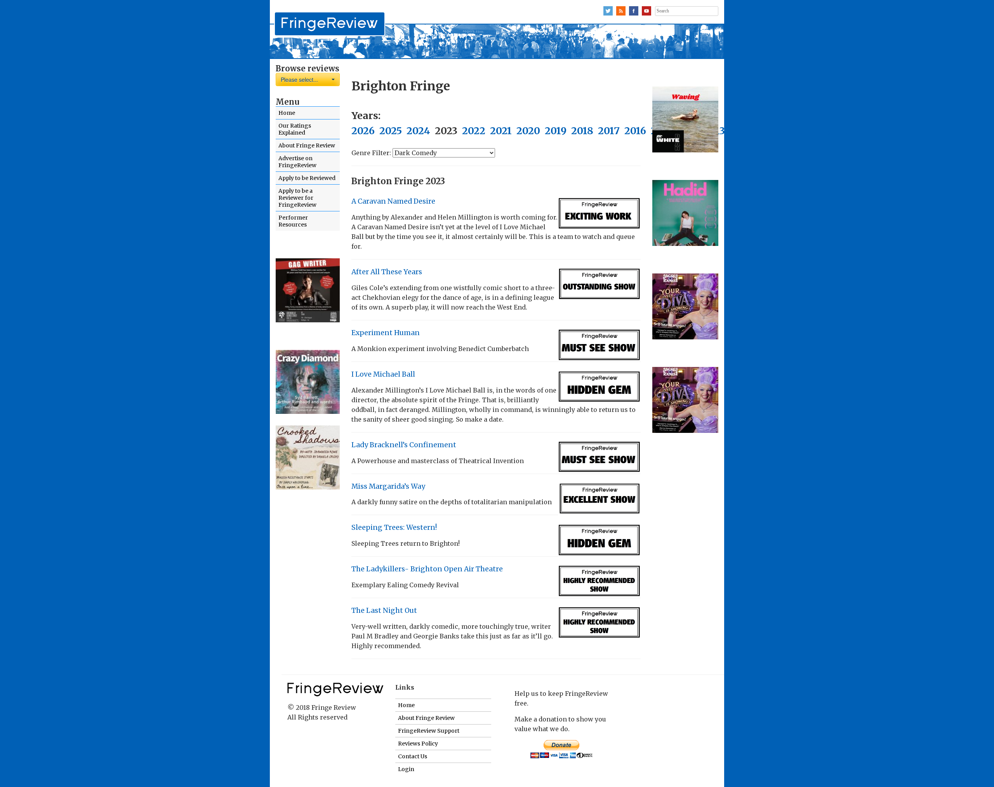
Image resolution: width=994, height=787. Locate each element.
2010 (793, 131)
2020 (528, 131)
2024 (418, 131)
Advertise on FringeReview (297, 162)
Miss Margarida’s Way (388, 486)
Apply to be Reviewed (306, 178)
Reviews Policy (418, 743)
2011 (766, 131)
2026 (363, 131)
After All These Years (386, 272)
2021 (501, 131)
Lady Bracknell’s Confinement (403, 445)
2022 (473, 131)
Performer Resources (293, 221)
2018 (582, 131)
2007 (878, 131)
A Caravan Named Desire (393, 201)
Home (286, 112)
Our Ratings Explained (294, 129)
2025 (390, 131)
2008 (849, 131)
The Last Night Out (384, 610)
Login (406, 769)
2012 (741, 131)
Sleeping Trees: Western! (394, 527)
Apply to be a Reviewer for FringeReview (297, 197)
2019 (556, 131)
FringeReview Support (428, 730)
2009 (820, 131)
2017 (609, 131)
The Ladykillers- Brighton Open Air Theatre (427, 569)
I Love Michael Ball (383, 374)
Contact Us (412, 756)
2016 (635, 131)
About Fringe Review (306, 145)
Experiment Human (385, 333)
